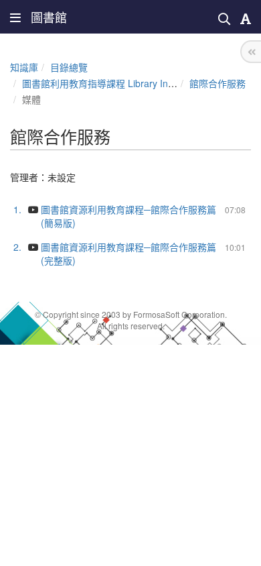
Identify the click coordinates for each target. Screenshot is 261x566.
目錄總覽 (69, 67)
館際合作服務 (217, 83)
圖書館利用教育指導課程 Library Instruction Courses (132, 83)
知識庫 (24, 67)
